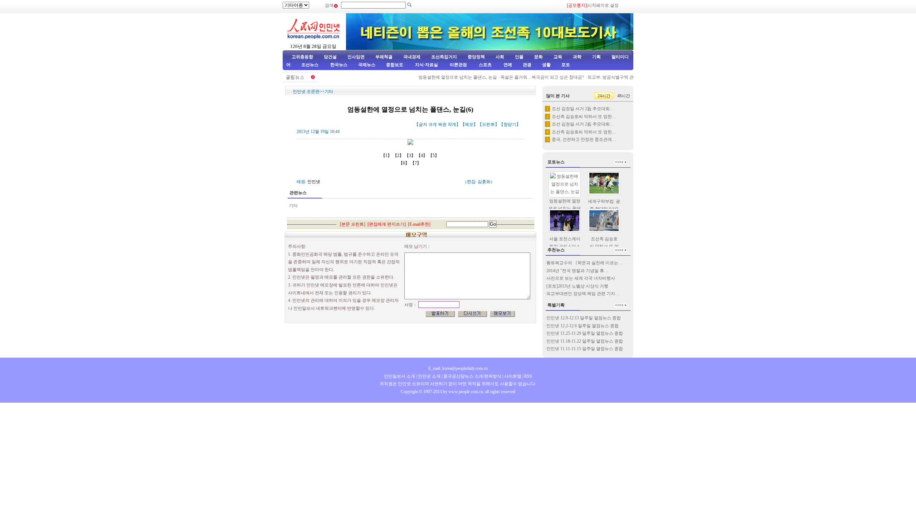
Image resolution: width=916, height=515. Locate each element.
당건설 (330, 56)
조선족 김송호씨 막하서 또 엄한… (584, 116)
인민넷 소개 (428, 376)
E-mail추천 (419, 224)
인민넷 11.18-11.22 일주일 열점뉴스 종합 (584, 341)
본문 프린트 (352, 224)
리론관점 (458, 64)
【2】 (399, 155)
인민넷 (313, 181)
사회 (500, 56)
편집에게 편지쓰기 (386, 224)
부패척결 (384, 56)
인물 (519, 56)
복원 (442, 124)
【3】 (410, 155)
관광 (527, 64)
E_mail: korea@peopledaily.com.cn (458, 368)
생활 (546, 64)
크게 (432, 124)
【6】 (404, 163)
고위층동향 (302, 56)
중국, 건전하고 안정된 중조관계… (584, 139)
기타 (329, 91)
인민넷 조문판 (306, 91)
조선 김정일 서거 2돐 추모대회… (583, 108)
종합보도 (394, 64)
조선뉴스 (310, 64)
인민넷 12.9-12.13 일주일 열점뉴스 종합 (583, 317)
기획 (596, 56)
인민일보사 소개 (399, 376)
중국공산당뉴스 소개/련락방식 (472, 376)
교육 (558, 56)
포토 (565, 64)
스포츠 (485, 64)
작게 (452, 124)
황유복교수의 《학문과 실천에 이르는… (584, 262)
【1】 (387, 155)
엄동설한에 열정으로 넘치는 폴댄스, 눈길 (451, 77)
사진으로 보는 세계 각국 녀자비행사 (580, 278)
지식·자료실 (427, 64)
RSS (528, 376)
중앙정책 (476, 56)
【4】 (422, 155)
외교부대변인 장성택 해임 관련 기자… (582, 293)
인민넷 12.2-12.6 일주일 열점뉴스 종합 (582, 325)
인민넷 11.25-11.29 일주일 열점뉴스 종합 (584, 333)
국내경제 (411, 56)
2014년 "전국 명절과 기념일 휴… (577, 270)
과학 (577, 56)
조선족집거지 (444, 56)
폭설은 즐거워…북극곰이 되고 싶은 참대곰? (535, 77)
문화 (538, 56)
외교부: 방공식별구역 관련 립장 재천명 (618, 77)
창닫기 (509, 124)
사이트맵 (512, 376)
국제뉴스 (366, 64)
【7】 (416, 163)
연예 (507, 64)
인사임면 (356, 56)
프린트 (488, 124)
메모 (469, 124)
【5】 (434, 155)
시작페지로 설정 (603, 5)
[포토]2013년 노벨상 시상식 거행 (577, 286)
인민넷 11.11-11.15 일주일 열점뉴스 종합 (584, 348)
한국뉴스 (338, 64)
